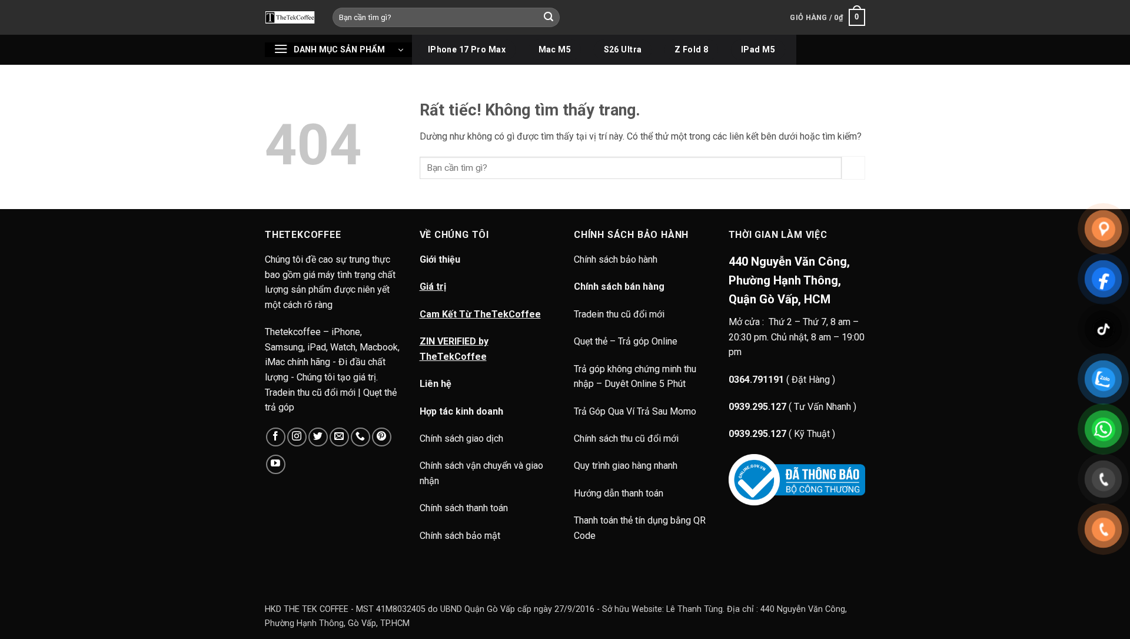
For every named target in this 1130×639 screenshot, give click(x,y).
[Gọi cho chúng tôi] (360, 437)
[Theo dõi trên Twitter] (318, 437)
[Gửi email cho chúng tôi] (339, 437)
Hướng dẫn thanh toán (618, 493)
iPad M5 (758, 49)
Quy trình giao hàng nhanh (625, 465)
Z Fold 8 (691, 49)
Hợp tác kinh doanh (461, 411)
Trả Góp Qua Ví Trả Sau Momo (635, 411)
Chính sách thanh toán (464, 508)
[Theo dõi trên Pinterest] (381, 437)
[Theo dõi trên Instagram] (297, 437)
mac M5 (555, 49)
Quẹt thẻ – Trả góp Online (625, 341)
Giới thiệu (440, 259)
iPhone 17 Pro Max (467, 49)
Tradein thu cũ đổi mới (619, 314)
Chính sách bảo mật (460, 535)
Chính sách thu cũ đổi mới (626, 438)
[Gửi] (549, 18)
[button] (827, 17)
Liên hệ (435, 383)
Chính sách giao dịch (461, 438)
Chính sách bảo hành (617, 259)
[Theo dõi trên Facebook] (275, 437)
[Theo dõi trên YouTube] (275, 464)
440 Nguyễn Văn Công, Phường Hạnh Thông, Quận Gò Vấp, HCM (789, 280)
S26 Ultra (623, 49)
